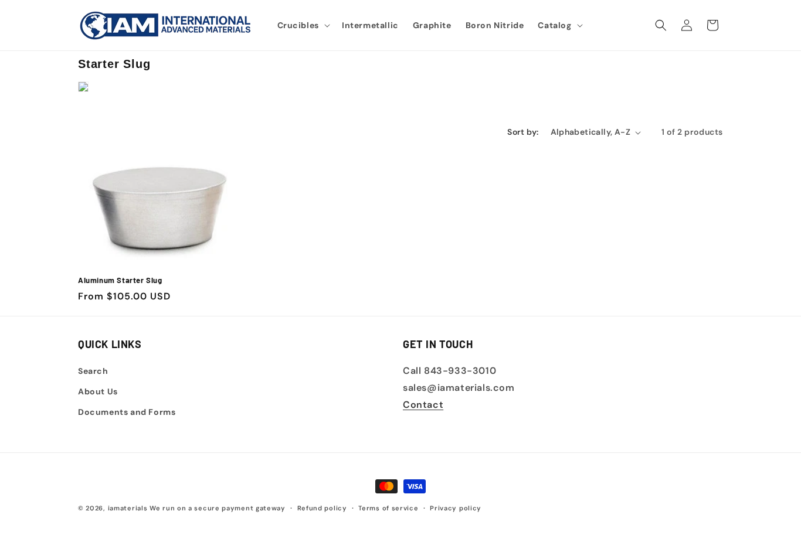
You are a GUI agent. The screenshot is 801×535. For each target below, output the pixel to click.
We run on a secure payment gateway (218, 508)
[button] (302, 25)
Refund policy (322, 507)
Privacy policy (455, 507)
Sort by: (522, 132)
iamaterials (128, 508)
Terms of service (388, 507)
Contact (423, 404)
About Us (98, 391)
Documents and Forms (126, 412)
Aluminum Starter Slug (120, 280)
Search (93, 371)
